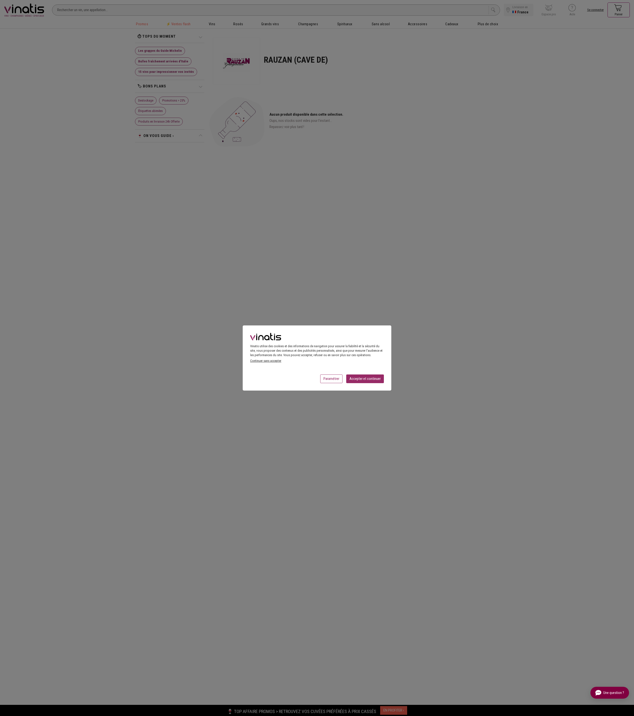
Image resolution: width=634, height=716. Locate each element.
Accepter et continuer (365, 378)
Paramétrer (331, 378)
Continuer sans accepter (265, 361)
